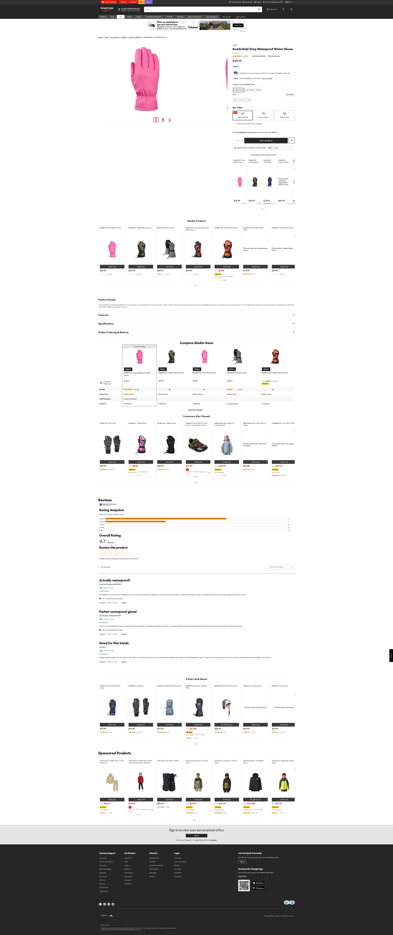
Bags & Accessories (195, 17)
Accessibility (177, 869)
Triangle (126, 865)
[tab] (242, 115)
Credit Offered (236, 2)
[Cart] (291, 9)
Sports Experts (128, 876)
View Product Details (259, 56)
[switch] (103, 382)
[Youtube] (113, 904)
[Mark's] (141, 2)
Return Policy (178, 876)
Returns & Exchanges (105, 869)
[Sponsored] (196, 25)
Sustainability (153, 873)
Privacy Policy (178, 858)
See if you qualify (267, 78)
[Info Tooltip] (276, 132)
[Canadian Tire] (124, 2)
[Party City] (148, 2)
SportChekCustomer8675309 (110, 584)
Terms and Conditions (180, 861)
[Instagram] (108, 904)
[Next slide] (295, 168)
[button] (259, 9)
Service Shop (102, 865)
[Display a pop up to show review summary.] (114, 470)
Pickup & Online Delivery (106, 861)
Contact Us (102, 884)
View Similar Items (274, 56)
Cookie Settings (103, 891)
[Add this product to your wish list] (292, 140)
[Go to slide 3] (169, 119)
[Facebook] (100, 904)
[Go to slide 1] (156, 119)
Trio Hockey (127, 880)
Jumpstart (152, 876)
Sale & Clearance (212, 17)
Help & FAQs (102, 873)
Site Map (176, 865)
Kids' (106, 37)
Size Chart (290, 94)
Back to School (240, 17)
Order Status (273, 9)
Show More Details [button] (195, 410)
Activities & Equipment (153, 17)
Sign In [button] (290, 2)
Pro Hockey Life (128, 873)
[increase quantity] (241, 140)
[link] (241, 56)
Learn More (242, 876)
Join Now (213, 840)
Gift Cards (102, 880)
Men (112, 17)
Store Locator (103, 876)
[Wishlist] (283, 9)
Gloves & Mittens (135, 37)
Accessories (115, 37)
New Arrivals (227, 17)
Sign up (242, 861)
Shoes (129, 17)
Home (100, 37)
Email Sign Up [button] (248, 2)
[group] (227, 273)
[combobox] (283, 567)
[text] (240, 203)
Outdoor (169, 17)
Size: (234, 94)
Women (103, 17)
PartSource (127, 869)
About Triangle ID (154, 869)
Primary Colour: (238, 84)
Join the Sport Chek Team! (156, 865)
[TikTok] (104, 904)
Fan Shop (180, 17)
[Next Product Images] (224, 83)
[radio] (238, 90)
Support (258, 2)
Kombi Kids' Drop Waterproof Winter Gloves (263, 49)
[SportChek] (133, 2)
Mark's (126, 861)
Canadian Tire (128, 858)
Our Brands (152, 861)
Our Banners (128, 884)
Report (124, 603)
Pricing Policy (178, 873)
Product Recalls (103, 887)
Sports (139, 17)
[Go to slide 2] (162, 119)
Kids (120, 17)
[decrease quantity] (234, 140)
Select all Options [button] (266, 141)
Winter (124, 37)
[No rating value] (163, 389)
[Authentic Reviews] (108, 504)
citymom (102, 647)
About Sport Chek (154, 858)
